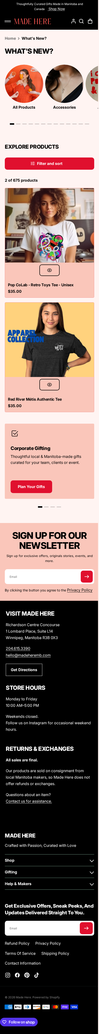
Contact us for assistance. (29, 800)
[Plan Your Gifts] (48, 452)
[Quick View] (48, 266)
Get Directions (24, 668)
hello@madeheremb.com (28, 654)
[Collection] (24, 84)
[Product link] (47, 230)
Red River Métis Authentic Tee (35, 392)
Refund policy (17, 949)
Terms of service (20, 959)
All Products (24, 107)
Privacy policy (48, 949)
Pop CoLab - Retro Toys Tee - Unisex (41, 281)
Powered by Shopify (46, 1003)
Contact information (23, 969)
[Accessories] (64, 84)
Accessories (64, 107)
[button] (8, 21)
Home (10, 38)
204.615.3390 (18, 647)
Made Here (23, 1003)
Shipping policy (55, 959)
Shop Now (54, 9)
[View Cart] (87, 21)
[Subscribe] (83, 569)
